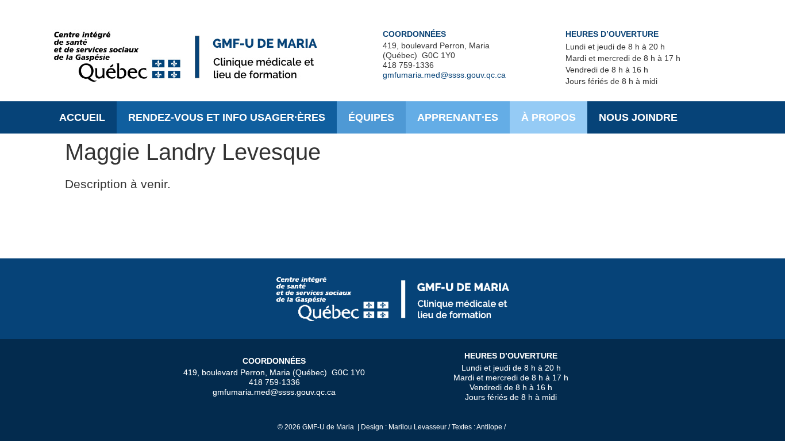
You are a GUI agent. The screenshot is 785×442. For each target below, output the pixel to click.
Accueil (82, 117)
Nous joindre (638, 117)
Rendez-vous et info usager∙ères (226, 117)
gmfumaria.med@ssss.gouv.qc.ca (444, 74)
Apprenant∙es (457, 117)
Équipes (371, 117)
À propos (548, 117)
